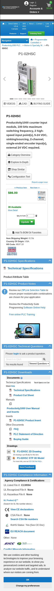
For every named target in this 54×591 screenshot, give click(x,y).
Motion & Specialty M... (34, 45)
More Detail (13, 210)
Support (23, 33)
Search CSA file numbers (24, 519)
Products (13, 33)
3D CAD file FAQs (35, 461)
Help (13, 386)
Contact (39, 24)
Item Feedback (27, 467)
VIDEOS (10, 103)
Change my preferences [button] (28, 585)
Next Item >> (35, 188)
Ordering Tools (36, 33)
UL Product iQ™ (11, 500)
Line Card (47, 25)
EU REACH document (23, 531)
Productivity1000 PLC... (12, 45)
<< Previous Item (20, 188)
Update (25, 222)
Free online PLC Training (22, 314)
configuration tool (20, 176)
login (16, 353)
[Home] (3, 26)
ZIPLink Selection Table (33, 290)
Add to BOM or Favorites (28, 232)
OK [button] (27, 579)
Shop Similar (18, 169)
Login (32, 2)
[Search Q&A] (44, 359)
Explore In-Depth (19, 162)
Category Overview (20, 155)
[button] (4, 79)
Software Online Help (34, 307)
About (31, 24)
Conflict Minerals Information (19, 549)
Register (33, 5)
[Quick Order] (53, 26)
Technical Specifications (24, 268)
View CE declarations (22, 509)
